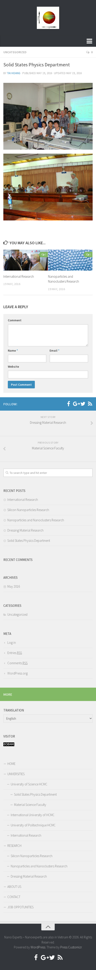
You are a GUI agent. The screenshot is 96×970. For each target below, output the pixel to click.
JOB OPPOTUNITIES (20, 907)
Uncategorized (15, 52)
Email (54, 350)
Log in (11, 642)
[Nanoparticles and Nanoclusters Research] (70, 260)
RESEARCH (14, 846)
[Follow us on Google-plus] (75, 403)
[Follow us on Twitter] (83, 403)
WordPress (38, 947)
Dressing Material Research (25, 530)
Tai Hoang (13, 73)
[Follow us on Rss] (90, 403)
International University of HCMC (32, 815)
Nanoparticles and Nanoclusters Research (35, 520)
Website (13, 367)
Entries (14, 653)
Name (13, 350)
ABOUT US (14, 886)
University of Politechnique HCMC (33, 825)
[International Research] (25, 260)
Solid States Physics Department (28, 540)
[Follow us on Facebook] (68, 403)
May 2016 (13, 586)
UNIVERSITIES (16, 774)
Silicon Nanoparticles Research (28, 510)
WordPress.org (17, 673)
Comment (14, 320)
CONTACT (13, 897)
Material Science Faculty (30, 805)
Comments (17, 663)
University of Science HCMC (29, 784)
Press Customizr (71, 947)
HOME (11, 764)
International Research (18, 276)
